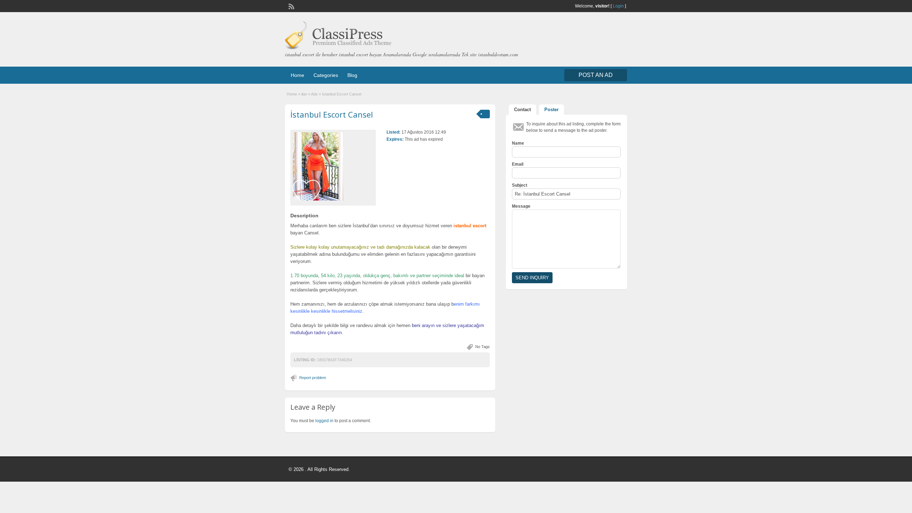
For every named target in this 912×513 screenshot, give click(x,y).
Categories (326, 75)
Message (521, 206)
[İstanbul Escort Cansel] (333, 166)
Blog (352, 75)
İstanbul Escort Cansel (331, 114)
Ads (314, 94)
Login (618, 6)
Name (518, 143)
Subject (519, 185)
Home (297, 75)
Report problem (312, 377)
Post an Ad (596, 75)
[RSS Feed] (291, 6)
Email (517, 164)
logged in (324, 420)
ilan (304, 94)
